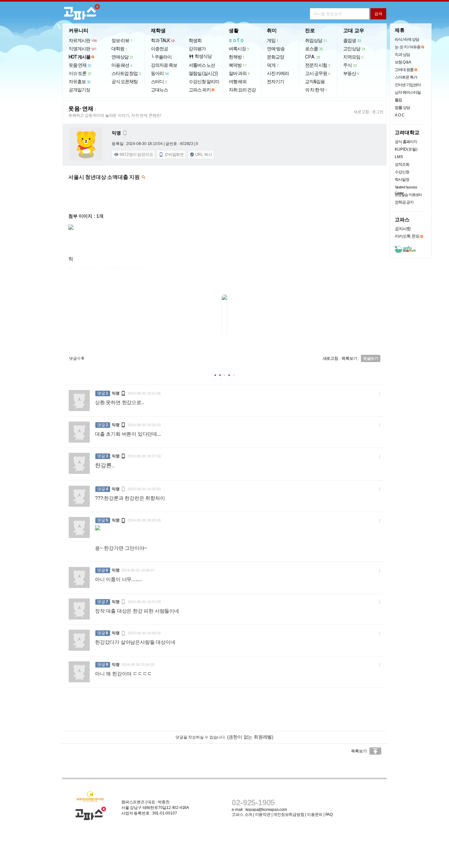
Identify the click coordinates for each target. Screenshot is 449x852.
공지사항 (403, 228)
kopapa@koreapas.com (266, 809)
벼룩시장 (239, 48)
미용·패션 (121, 65)
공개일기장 (79, 89)
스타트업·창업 (126, 73)
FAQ (329, 814)
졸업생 (352, 40)
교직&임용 (315, 81)
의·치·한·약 (316, 89)
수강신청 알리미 (204, 81)
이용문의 (314, 814)
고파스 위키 (200, 89)
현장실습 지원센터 (408, 195)
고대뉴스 (159, 89)
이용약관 (263, 814)
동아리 (159, 73)
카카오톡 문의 (407, 236)
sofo (237, 40)
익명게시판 (83, 48)
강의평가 (197, 48)
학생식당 (200, 56)
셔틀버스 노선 (202, 65)
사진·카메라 (278, 73)
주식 (349, 65)
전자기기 (275, 81)
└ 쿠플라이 (161, 57)
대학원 (119, 48)
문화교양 (275, 57)
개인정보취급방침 (288, 814)
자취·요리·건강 (242, 89)
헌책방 (237, 57)
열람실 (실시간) (203, 73)
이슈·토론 (80, 73)
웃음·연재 (80, 65)
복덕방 (237, 65)
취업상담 (316, 40)
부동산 (351, 73)
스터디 (159, 81)
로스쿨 (313, 48)
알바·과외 (239, 73)
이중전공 (159, 48)
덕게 (272, 65)
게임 (272, 40)
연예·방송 (276, 48)
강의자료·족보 (164, 65)
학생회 (195, 40)
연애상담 (122, 57)
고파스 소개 (242, 814)
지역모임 (353, 57)
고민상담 (354, 48)
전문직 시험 (317, 65)
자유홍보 (79, 81)
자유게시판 (83, 40)
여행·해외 (238, 81)
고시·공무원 (317, 73)
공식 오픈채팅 (124, 81)
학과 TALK (162, 40)
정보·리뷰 (121, 40)
